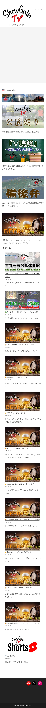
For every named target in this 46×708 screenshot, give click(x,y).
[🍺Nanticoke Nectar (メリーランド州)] (22, 437)
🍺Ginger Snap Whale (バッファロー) (19, 552)
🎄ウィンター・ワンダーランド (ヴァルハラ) (21, 312)
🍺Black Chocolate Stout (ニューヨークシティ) (22, 623)
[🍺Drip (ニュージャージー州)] (22, 401)
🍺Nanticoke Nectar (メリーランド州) (19, 448)
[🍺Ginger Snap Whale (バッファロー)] (22, 540)
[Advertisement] (23, 55)
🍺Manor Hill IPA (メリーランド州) (18, 377)
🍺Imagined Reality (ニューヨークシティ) (20, 484)
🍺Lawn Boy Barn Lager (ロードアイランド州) (22, 519)
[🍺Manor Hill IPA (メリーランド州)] (22, 366)
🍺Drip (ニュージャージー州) (15, 413)
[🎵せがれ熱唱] (22, 644)
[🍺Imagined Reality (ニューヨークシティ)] (22, 472)
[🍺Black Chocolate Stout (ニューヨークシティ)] (22, 612)
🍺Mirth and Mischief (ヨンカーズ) (18, 587)
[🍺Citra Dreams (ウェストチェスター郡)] (22, 333)
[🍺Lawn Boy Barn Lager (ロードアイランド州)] (22, 508)
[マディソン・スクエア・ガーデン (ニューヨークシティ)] (22, 262)
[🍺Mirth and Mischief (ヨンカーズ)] (22, 576)
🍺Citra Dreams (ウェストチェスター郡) (20, 344)
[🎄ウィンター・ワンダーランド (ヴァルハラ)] (22, 300)
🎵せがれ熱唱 (10, 656)
